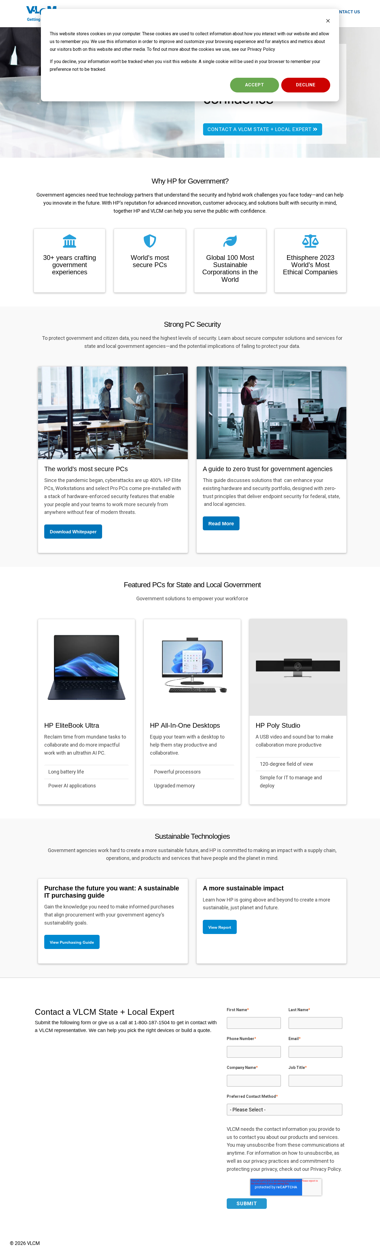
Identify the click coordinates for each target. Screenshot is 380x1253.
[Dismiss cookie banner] (328, 22)
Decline (305, 84)
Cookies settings (203, 84)
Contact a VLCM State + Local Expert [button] (260, 129)
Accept (254, 84)
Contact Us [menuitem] (346, 11)
